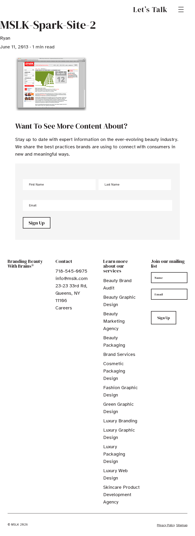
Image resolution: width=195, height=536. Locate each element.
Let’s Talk (150, 9)
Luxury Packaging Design (114, 454)
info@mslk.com (71, 278)
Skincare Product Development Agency (121, 494)
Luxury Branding (120, 421)
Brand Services (119, 354)
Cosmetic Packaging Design (114, 371)
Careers (63, 308)
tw (65, 319)
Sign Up (37, 222)
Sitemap (181, 525)
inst (80, 319)
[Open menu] (181, 9)
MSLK (25, 9)
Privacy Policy (166, 525)
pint (72, 319)
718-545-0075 (71, 271)
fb (57, 319)
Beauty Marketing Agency (114, 321)
